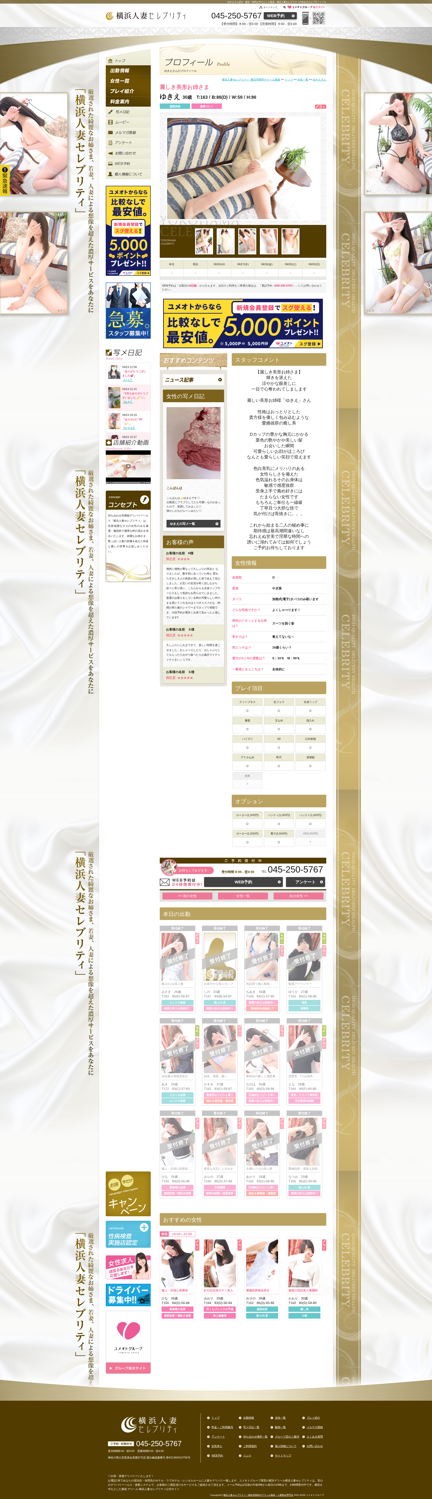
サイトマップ (270, 7)
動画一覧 (280, 1427)
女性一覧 (243, 896)
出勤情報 (248, 1417)
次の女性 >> (298, 896)
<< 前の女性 (187, 896)
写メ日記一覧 (251, 1427)
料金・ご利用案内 (222, 1427)
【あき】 (127, 402)
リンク (247, 1455)
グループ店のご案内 (287, 1436)
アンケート (305, 882)
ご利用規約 (250, 1446)
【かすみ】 (129, 428)
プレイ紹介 (313, 1417)
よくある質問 (315, 1436)
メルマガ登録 (315, 1427)
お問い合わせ (315, 1446)
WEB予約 (276, 15)
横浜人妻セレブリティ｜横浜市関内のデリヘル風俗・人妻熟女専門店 (258, 1495)
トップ (216, 1417)
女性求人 (217, 1446)
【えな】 (127, 380)
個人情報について (286, 1446)
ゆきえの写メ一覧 (182, 523)
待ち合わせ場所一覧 (255, 1436)
